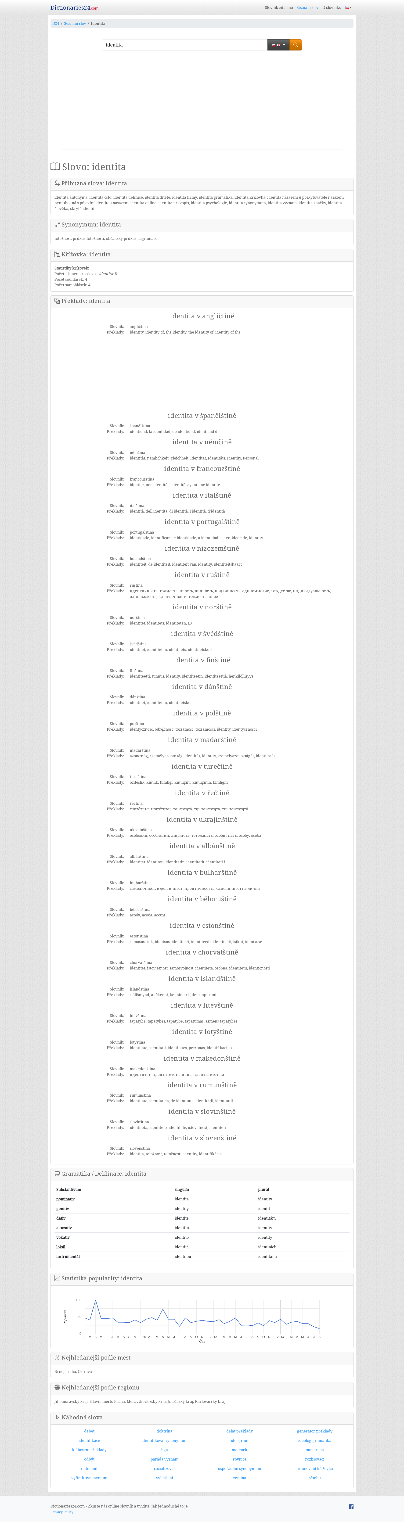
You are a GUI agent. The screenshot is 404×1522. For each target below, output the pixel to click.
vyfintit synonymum (89, 1477)
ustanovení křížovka (314, 1468)
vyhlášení (164, 1477)
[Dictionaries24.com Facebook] (351, 1506)
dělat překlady (239, 1431)
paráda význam (164, 1459)
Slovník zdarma (279, 7)
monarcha (315, 1449)
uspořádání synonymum (239, 1468)
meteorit (239, 1449)
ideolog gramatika (314, 1440)
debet (89, 1431)
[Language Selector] (348, 7)
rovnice (239, 1459)
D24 (55, 23)
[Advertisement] (202, 102)
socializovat (164, 1468)
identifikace (89, 1440)
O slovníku (331, 7)
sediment (89, 1468)
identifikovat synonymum (164, 1440)
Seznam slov (308, 7)
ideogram (239, 1440)
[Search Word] (295, 44)
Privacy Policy (61, 1512)
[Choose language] (278, 44)
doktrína (164, 1431)
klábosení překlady (89, 1449)
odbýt (89, 1459)
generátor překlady (314, 1431)
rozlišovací (314, 1459)
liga (164, 1449)
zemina (239, 1477)
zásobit (314, 1477)
